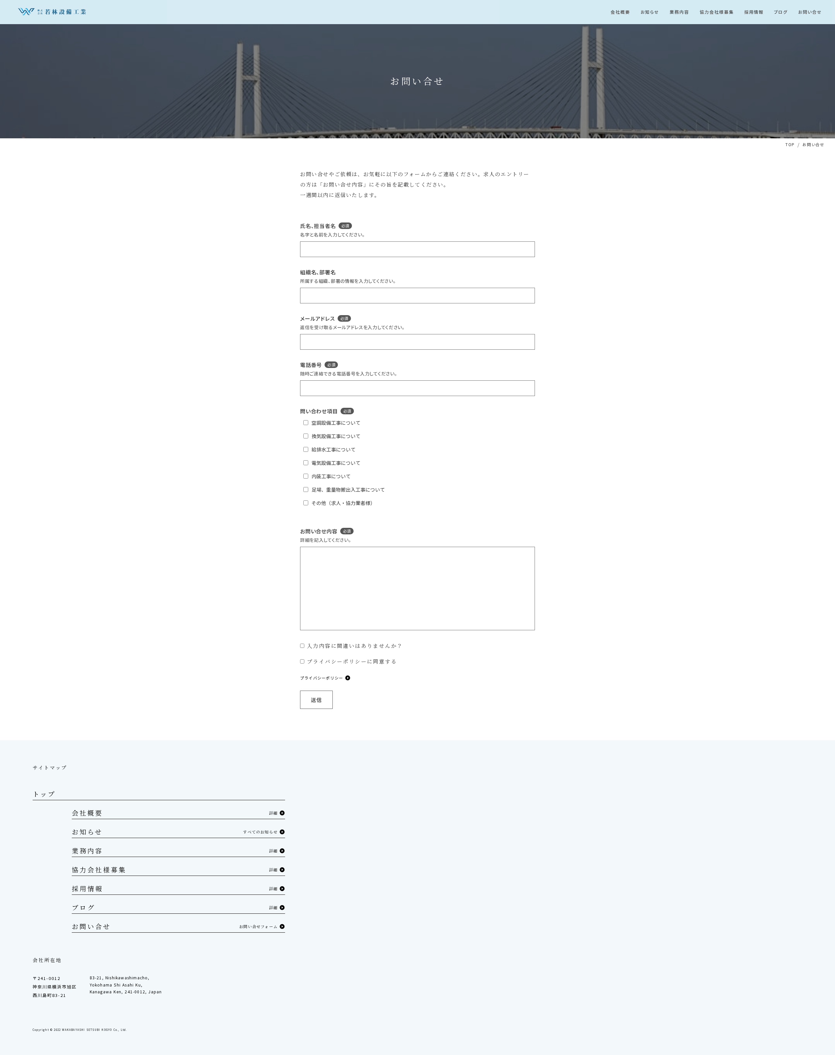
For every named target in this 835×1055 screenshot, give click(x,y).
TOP (790, 144)
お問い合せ (91, 926)
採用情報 (87, 888)
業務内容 (87, 850)
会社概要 (87, 813)
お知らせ (87, 831)
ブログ (83, 907)
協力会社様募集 (99, 869)
